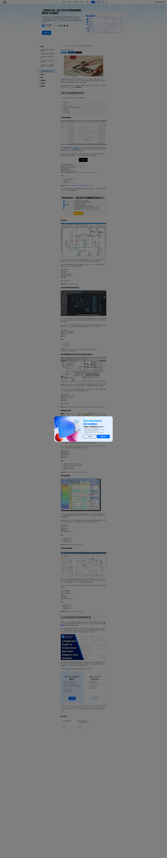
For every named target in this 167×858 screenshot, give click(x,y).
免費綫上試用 (103, 436)
